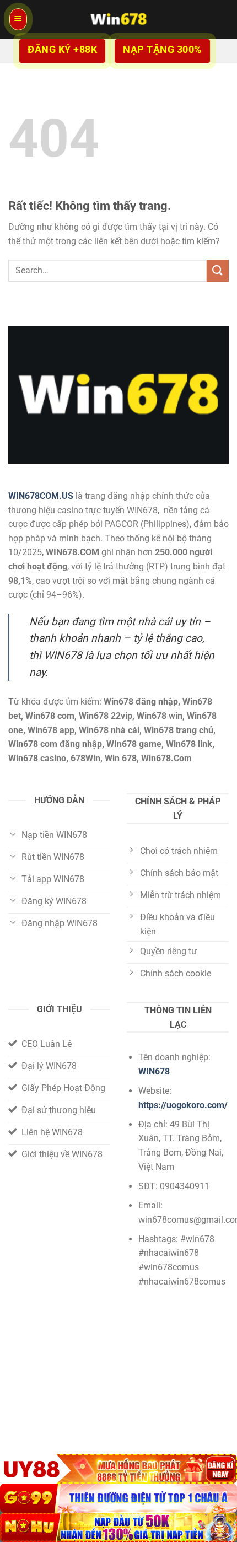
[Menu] (18, 19)
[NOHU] (118, 1527)
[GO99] (118, 1498)
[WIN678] (118, 19)
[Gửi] (218, 270)
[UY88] (118, 1469)
